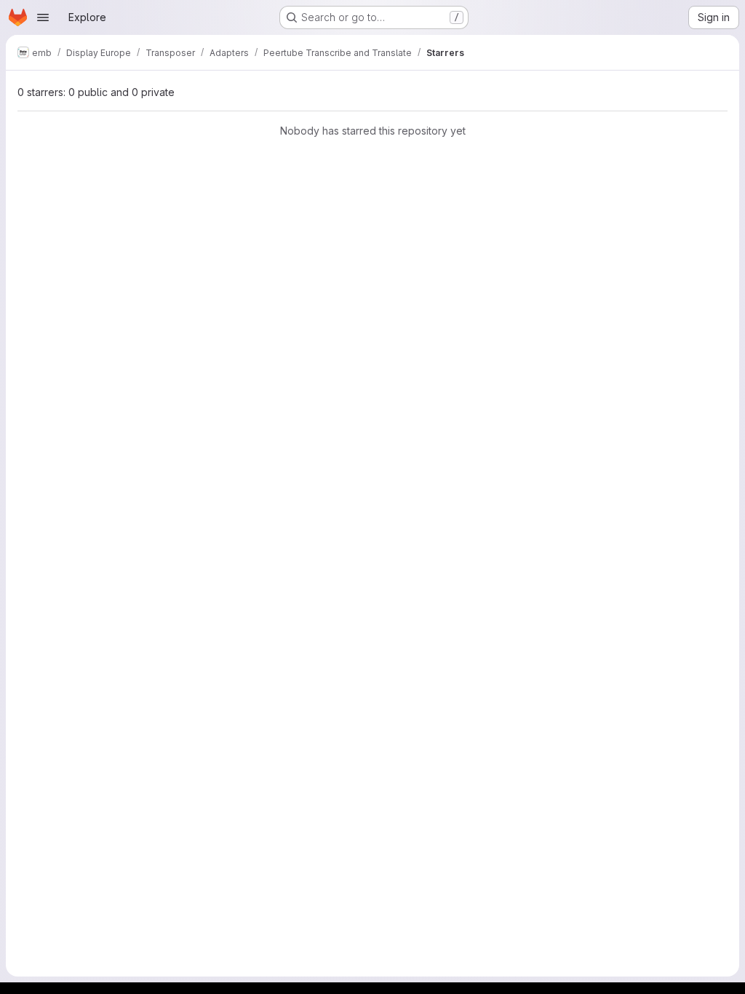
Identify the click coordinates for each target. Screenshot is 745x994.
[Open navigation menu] (43, 17)
